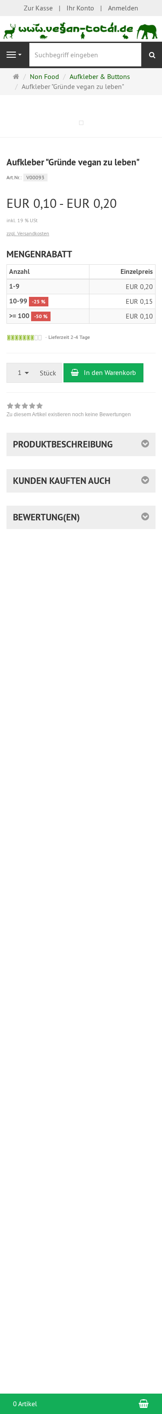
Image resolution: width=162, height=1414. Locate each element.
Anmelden (123, 7)
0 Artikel (25, 1403)
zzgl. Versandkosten (27, 233)
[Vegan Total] (81, 27)
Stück (48, 372)
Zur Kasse (38, 7)
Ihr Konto (80, 7)
